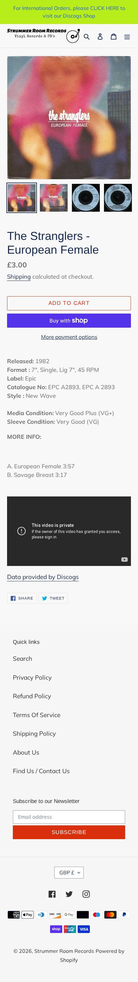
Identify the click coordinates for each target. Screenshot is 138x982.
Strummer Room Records (64, 951)
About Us (26, 752)
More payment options (69, 336)
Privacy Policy (32, 677)
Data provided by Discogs (43, 577)
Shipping (19, 276)
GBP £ (66, 872)
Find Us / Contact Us (41, 771)
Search (22, 658)
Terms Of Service (36, 715)
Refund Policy (32, 696)
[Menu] (127, 36)
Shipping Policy (34, 733)
